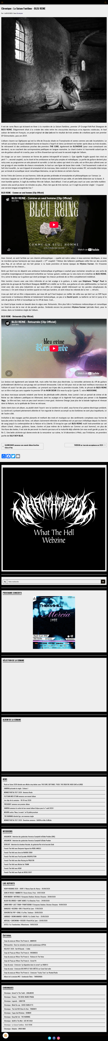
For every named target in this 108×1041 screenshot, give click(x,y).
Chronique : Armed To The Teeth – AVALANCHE (19, 993)
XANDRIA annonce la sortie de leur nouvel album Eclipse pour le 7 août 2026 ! (29, 808)
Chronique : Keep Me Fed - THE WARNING (17, 1017)
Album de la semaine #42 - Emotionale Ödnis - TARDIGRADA (23, 976)
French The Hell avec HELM (12, 868)
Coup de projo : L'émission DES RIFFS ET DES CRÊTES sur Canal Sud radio (27, 969)
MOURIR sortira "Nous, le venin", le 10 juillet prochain (21, 812)
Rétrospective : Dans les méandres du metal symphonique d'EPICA (25, 945)
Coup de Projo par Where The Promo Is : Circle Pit (20, 961)
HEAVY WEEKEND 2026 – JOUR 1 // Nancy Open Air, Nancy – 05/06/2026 (27, 888)
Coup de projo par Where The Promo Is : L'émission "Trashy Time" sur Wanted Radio (31, 972)
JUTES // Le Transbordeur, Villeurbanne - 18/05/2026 (21, 924)
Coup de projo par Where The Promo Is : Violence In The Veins (24, 957)
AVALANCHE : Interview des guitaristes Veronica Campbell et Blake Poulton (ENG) (29, 836)
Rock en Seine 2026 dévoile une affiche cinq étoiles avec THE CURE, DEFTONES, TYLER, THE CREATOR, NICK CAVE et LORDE (43, 784)
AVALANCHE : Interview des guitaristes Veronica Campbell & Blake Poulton (27, 840)
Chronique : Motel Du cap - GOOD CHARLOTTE (18, 1005)
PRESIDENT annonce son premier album (17, 804)
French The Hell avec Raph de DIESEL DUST (18, 872)
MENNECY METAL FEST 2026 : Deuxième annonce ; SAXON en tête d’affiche (27, 820)
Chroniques (20, 13)
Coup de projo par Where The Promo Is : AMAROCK (20, 941)
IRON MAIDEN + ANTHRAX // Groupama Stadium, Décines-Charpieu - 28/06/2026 (30, 897)
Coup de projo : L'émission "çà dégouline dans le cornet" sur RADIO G (26, 965)
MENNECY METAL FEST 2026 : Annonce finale (18, 792)
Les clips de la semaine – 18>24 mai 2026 (17, 800)
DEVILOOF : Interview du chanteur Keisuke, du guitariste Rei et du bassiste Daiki (29, 844)
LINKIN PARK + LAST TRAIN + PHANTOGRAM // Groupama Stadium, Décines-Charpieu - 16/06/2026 (35, 904)
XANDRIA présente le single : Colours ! (16, 788)
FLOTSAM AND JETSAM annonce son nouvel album (20, 796)
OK (103, 581)
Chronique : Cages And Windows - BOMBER (17, 1013)
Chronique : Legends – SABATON (14, 1001)
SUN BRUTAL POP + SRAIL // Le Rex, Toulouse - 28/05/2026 (23, 912)
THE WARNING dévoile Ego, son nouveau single (19, 816)
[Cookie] (6, 1035)
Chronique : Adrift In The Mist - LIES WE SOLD (18, 1021)
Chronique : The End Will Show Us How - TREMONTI (20, 1009)
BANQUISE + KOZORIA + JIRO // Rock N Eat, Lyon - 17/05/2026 (23, 908)
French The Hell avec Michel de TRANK (16, 864)
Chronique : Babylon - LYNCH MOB (15, 1029)
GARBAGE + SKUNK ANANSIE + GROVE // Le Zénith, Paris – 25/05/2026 (26, 916)
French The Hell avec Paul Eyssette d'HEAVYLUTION (20, 856)
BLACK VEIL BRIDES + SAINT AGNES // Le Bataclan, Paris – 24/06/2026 (27, 900)
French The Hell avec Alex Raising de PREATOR (19, 860)
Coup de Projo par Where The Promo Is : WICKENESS (21, 953)
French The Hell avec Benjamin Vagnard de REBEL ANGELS (22, 848)
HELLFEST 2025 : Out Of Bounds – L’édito (17, 949)
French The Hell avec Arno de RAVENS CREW (18, 852)
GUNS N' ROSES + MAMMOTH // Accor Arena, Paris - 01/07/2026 (24, 893)
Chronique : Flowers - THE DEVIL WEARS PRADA (19, 997)
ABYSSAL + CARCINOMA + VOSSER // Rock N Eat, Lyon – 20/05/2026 (25, 920)
